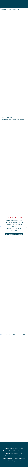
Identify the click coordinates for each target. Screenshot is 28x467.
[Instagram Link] (15, 465)
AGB (20, 453)
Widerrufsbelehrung (8, 458)
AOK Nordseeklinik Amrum (12, 4)
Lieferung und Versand (18, 456)
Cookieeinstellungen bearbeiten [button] (14, 461)
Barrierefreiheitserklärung (10, 451)
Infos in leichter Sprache (16, 448)
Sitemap (16, 453)
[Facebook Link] (13, 465)
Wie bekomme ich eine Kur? (14, 234)
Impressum (22, 451)
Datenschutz (9, 453)
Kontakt (7, 448)
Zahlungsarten (7, 456)
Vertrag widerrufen (20, 458)
